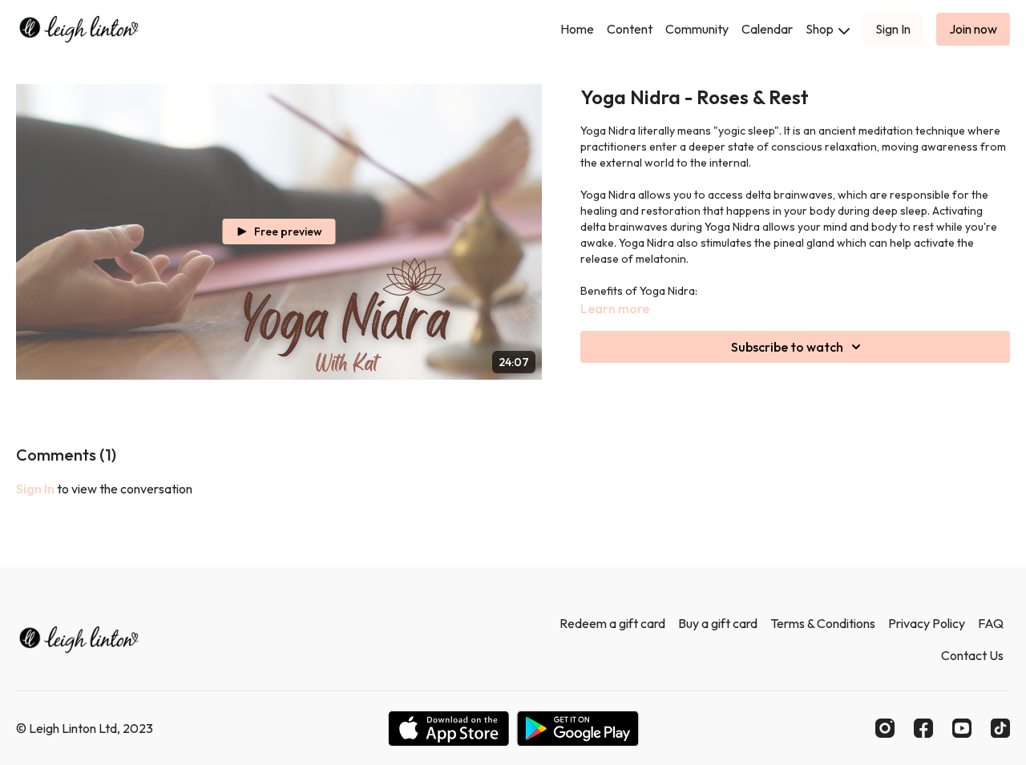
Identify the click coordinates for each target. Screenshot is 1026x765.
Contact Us (972, 655)
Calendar (767, 29)
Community (697, 29)
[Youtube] (961, 728)
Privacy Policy (926, 623)
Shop (821, 29)
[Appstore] (448, 729)
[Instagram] (885, 728)
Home (577, 29)
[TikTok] (1000, 728)
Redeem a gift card (612, 623)
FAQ (991, 623)
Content (629, 29)
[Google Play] (578, 729)
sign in (35, 489)
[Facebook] (923, 728)
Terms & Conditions (822, 623)
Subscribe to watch (787, 347)
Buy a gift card (717, 623)
